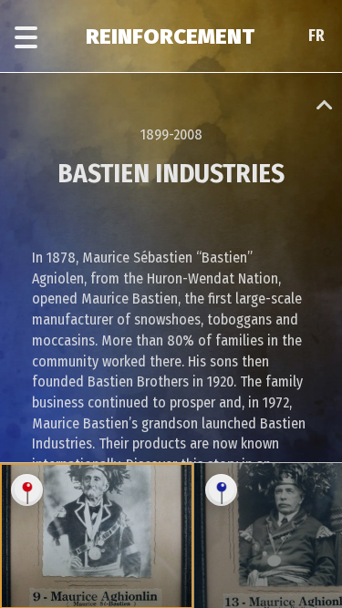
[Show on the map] (27, 489)
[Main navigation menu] (26, 37)
